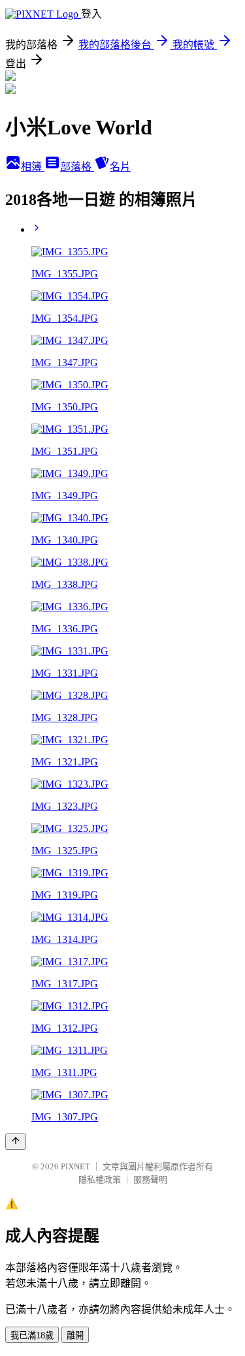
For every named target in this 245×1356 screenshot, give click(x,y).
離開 (75, 1335)
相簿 (32, 166)
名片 (120, 166)
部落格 (77, 166)
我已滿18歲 (32, 1335)
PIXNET (75, 1166)
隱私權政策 (99, 1179)
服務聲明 (150, 1179)
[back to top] (15, 1141)
